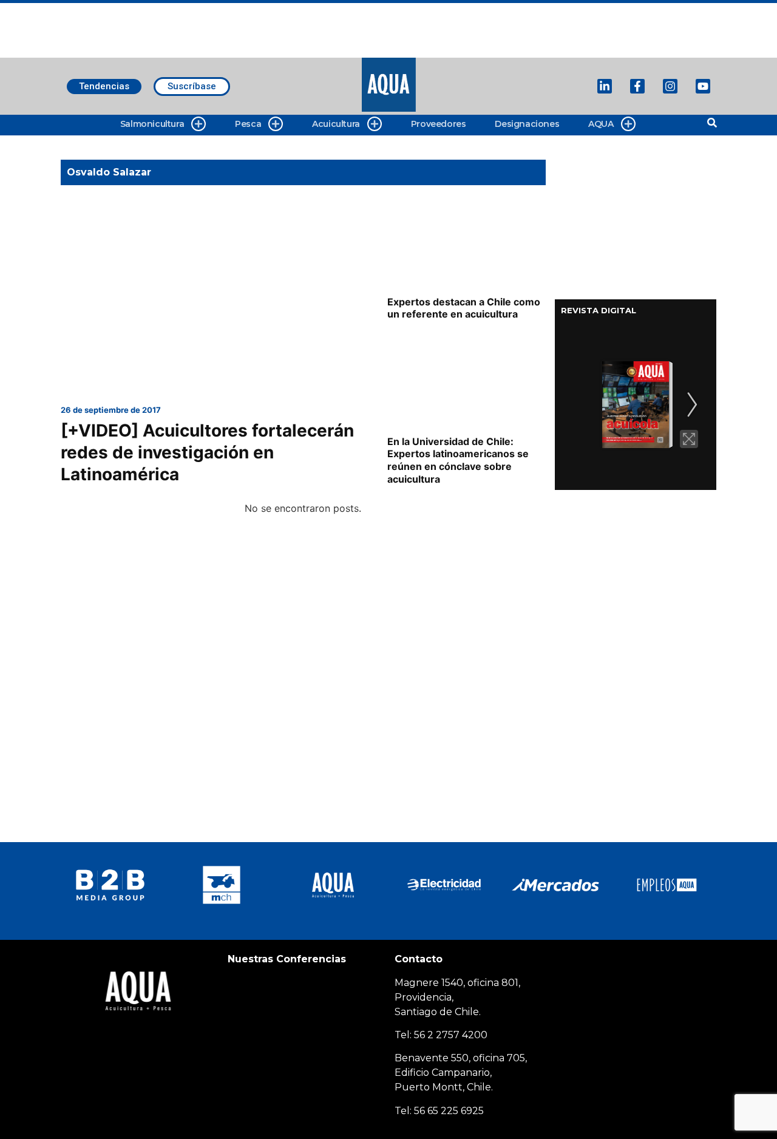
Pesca (248, 123)
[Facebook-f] (637, 86)
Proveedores (438, 123)
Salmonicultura (152, 123)
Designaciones (527, 123)
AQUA (600, 123)
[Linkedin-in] (604, 86)
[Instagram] (670, 86)
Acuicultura (336, 123)
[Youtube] (703, 86)
